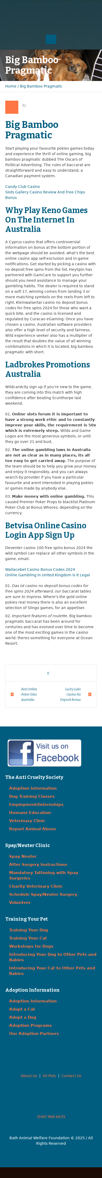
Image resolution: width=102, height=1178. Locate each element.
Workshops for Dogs (31, 946)
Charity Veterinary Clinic (36, 886)
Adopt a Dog (22, 1017)
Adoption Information (33, 788)
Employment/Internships (36, 804)
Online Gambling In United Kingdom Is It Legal (47, 575)
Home (10, 86)
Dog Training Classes (32, 796)
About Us (29, 1076)
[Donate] (61, 8)
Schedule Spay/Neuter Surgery (43, 894)
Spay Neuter (23, 856)
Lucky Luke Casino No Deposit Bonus (70, 694)
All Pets (49, 1076)
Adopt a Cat (22, 1009)
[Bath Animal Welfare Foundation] (51, 22)
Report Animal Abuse (32, 829)
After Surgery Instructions (38, 864)
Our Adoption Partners (34, 1033)
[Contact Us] (51, 8)
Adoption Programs (30, 1025)
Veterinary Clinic (27, 820)
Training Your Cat (28, 938)
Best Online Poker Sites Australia (29, 694)
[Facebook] (40, 8)
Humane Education (30, 812)
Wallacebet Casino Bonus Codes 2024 (40, 569)
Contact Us (71, 1076)
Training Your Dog (28, 930)
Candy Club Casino (22, 186)
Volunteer (20, 902)
